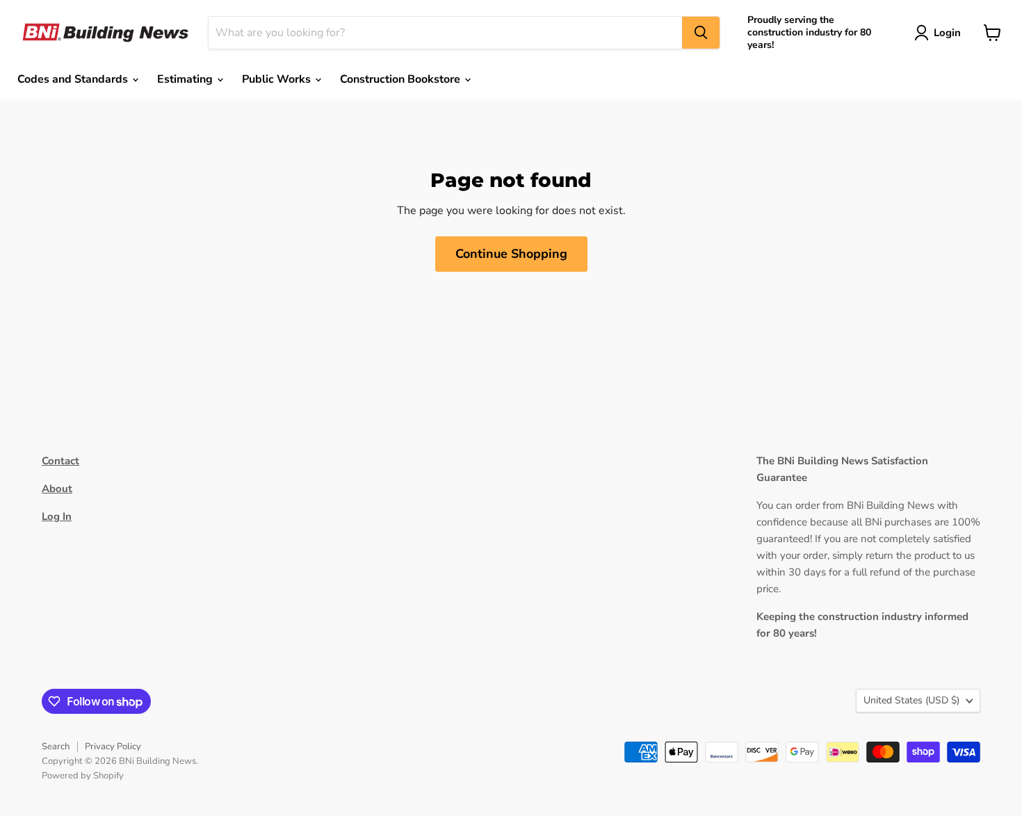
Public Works (278, 79)
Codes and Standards (74, 79)
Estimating (186, 79)
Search (56, 746)
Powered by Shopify (83, 775)
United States (911, 700)
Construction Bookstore (401, 79)
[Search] (701, 33)
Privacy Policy (113, 746)
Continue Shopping (511, 253)
